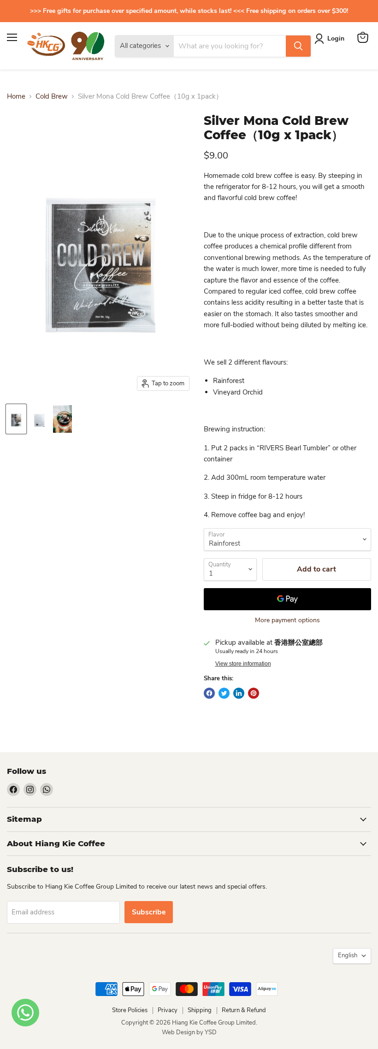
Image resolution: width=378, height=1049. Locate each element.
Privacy (167, 1010)
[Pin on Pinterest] (253, 693)
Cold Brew (51, 96)
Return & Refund (244, 1010)
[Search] (298, 46)
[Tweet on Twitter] (224, 693)
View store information (243, 663)
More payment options (287, 620)
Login (335, 38)
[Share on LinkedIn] (238, 693)
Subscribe (148, 912)
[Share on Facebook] (209, 693)
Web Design (179, 1032)
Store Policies (130, 1010)
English (347, 955)
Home (16, 96)
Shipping (200, 1010)
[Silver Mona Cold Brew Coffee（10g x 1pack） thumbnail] (16, 419)
